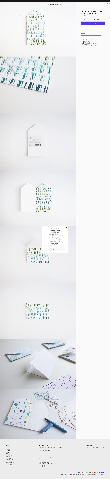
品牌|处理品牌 (8, 449)
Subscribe (55, 249)
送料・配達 (70, 474)
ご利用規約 (61, 474)
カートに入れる (96, 19)
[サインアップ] (103, 452)
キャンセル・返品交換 (81, 474)
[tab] (83, 32)
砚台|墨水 (7, 452)
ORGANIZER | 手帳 (9, 455)
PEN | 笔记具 (8, 453)
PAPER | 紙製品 (8, 456)
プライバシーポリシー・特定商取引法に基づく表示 (92, 474)
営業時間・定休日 (74, 474)
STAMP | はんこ (8, 458)
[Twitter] (44, 465)
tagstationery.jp (46, 462)
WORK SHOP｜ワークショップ (11, 462)
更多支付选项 (93, 25)
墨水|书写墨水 (8, 450)
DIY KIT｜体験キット (9, 461)
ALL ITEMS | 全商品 (9, 464)
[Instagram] (42, 465)
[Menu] (2, 4)
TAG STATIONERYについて (10, 447)
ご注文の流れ (66, 474)
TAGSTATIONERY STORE (85, 10)
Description (83, 32)
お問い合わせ (102, 474)
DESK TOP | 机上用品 (9, 459)
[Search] (104, 4)
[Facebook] (39, 465)
